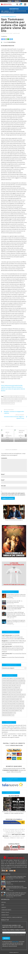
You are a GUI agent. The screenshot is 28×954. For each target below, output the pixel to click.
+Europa (5, 678)
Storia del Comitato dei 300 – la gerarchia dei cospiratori (14, 601)
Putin (9, 703)
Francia (10, 687)
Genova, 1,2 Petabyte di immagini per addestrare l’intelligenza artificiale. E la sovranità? (16, 622)
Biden (23, 680)
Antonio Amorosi (7, 680)
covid (18, 685)
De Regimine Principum (10, 398)
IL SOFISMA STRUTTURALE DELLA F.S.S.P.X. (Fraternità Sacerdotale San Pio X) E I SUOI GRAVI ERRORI (16, 607)
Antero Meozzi (7, 396)
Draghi (4, 687)
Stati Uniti (12, 706)
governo (12, 690)
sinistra (5, 706)
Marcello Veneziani (7, 696)
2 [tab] (9, 441)
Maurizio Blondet (17, 699)
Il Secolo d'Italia (15, 692)
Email (3, 480)
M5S (23, 694)
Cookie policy (5, 914)
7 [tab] (18, 441)
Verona (4, 710)
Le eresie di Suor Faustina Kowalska (15, 657)
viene (20, 401)
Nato (4, 701)
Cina (13, 685)
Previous (2, 435)
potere (24, 398)
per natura (19, 398)
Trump (4, 708)
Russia (15, 703)
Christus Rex (6, 685)
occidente (11, 701)
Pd (4, 703)
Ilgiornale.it (6, 692)
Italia (13, 694)
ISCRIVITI (6, 938)
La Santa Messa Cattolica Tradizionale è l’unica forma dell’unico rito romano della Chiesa (16, 596)
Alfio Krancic (20, 678)
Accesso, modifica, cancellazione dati (11, 917)
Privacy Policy (5, 912)
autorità (14, 396)
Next (26, 435)
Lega (19, 694)
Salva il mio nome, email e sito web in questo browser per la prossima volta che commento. (13, 494)
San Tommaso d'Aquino (6, 401)
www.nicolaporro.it (8, 715)
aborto (12, 678)
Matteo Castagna (19, 696)
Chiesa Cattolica (19, 683)
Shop (2, 904)
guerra (19, 690)
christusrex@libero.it (22, 862)
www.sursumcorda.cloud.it (8, 403)
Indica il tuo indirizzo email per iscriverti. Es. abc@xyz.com (13, 934)
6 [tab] (16, 441)
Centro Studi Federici (8, 683)
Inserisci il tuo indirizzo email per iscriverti (13, 929)
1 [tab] (8, 441)
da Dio (3, 398)
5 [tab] (15, 441)
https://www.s (4, 385)
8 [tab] (20, 441)
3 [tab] (11, 441)
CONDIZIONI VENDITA (6, 909)
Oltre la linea (20, 701)
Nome (3, 474)
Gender (17, 687)
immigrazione (6, 694)
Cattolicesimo (5, 16)
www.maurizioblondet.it (8, 712)
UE (17, 708)
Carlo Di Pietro (20, 396)
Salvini (21, 703)
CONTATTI (3, 907)
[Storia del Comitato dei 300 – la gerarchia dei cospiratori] (4, 602)
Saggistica (13, 16)
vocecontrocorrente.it (15, 710)
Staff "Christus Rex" (15, 33)
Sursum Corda (20, 706)
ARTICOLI (3, 902)
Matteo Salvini (6, 699)
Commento (4, 458)
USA (21, 708)
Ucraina (11, 708)
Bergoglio (16, 680)
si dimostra (15, 401)
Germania (5, 690)
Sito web (3, 485)
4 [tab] (13, 441)
